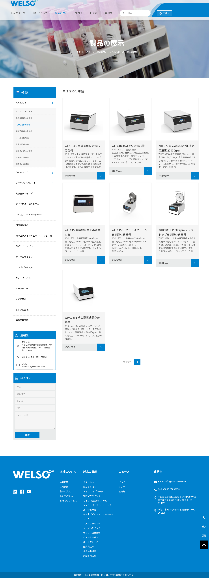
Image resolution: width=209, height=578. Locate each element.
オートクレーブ (23, 289)
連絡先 (108, 13)
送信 (27, 435)
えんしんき (114, 52)
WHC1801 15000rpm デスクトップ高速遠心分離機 (176, 232)
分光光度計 (21, 299)
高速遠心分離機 (129, 52)
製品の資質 (65, 491)
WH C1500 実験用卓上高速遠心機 (82, 232)
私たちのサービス (68, 501)
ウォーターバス (23, 278)
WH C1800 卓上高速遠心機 (128, 145)
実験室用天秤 (22, 320)
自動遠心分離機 (22, 157)
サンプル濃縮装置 (24, 267)
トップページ (17, 13)
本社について (40, 13)
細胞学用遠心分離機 (24, 151)
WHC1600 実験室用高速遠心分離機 (82, 148)
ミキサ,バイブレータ (25, 183)
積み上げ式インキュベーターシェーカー (35, 236)
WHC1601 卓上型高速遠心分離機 (82, 320)
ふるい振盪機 (22, 310)
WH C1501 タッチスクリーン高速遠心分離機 (129, 232)
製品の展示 (61, 13)
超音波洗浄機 (22, 225)
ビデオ (93, 13)
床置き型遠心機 (22, 144)
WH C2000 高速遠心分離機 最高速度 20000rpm (177, 148)
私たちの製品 (66, 496)
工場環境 (64, 487)
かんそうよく (22, 172)
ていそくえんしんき (24, 111)
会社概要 (64, 482)
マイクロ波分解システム (27, 204)
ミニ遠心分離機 (22, 138)
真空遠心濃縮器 (22, 164)
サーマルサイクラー (25, 257)
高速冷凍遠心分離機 (24, 131)
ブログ (78, 13)
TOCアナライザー (24, 246)
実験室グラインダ (24, 194)
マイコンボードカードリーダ (29, 215)
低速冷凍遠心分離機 (24, 118)
